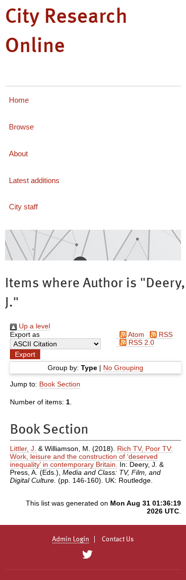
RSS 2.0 (140, 342)
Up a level (33, 326)
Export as (25, 334)
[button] (25, 354)
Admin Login (70, 539)
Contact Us (118, 539)
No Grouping (123, 368)
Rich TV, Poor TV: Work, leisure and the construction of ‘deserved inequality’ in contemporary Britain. (91, 456)
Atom (135, 334)
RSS (165, 334)
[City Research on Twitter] (87, 555)
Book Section (59, 384)
